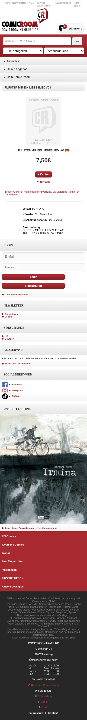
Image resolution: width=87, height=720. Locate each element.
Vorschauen (9, 569)
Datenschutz (63, 2)
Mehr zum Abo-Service (17, 363)
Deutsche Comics (13, 544)
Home (7, 2)
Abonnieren (11, 314)
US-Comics (9, 536)
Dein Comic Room (19, 77)
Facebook (17, 384)
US (6, 336)
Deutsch (9, 339)
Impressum (36, 713)
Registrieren (33, 285)
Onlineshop (45, 696)
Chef (45, 707)
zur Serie (44, 181)
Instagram (17, 390)
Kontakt (53, 713)
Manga (6, 553)
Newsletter (19, 2)
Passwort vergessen (16, 294)
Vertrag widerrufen (43, 4)
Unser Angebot (17, 69)
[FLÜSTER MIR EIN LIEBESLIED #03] (43, 121)
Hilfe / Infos (77, 4)
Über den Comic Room (44, 685)
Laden (44, 701)
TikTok (15, 396)
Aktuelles (13, 61)
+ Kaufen (43, 174)
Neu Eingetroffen (12, 561)
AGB (31, 2)
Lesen (8, 316)
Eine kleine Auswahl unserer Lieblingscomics (30, 528)
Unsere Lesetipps (13, 586)
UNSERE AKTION (12, 578)
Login (33, 277)
